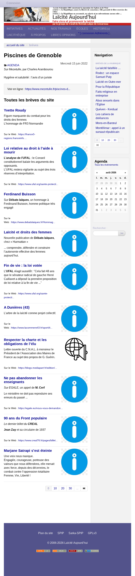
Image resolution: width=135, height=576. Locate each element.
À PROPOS (38, 34)
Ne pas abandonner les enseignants (23, 380)
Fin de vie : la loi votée (23, 265)
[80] (84, 488)
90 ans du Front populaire (25, 418)
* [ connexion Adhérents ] (94, 33)
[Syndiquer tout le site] (59, 551)
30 (70, 488)
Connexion (13, 3)
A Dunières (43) (17, 307)
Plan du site (45, 533)
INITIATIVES (15, 28)
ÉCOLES (82, 28)
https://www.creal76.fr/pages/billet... (38, 440)
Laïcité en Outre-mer (108, 81)
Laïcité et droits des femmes (28, 232)
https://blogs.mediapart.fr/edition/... (37, 368)
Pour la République (108, 86)
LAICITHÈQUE (16, 34)
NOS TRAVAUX (61, 28)
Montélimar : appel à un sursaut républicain (110, 129)
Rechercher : (100, 228)
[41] (98, 145)
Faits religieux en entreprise (106, 93)
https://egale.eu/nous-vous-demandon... (40, 408)
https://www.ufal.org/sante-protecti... (38, 184)
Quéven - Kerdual (107, 109)
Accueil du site (15, 45)
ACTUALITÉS (37, 28)
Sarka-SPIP (76, 533)
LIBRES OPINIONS (63, 34)
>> (121, 233)
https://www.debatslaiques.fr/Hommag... (33, 222)
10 (55, 488)
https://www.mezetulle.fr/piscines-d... (47, 89)
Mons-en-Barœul (106, 123)
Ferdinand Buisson (20, 194)
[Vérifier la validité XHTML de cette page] (43, 551)
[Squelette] (76, 551)
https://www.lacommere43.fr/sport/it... (31, 327)
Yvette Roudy (15, 110)
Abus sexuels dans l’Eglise (107, 102)
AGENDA (13, 65)
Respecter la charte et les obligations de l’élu (25, 342)
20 (62, 488)
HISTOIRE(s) (101, 28)
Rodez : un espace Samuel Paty (107, 75)
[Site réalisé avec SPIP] (92, 551)
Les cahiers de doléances (105, 116)
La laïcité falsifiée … (108, 68)
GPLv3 (92, 533)
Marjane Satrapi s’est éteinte (28, 451)
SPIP (60, 533)
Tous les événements (106, 164)
